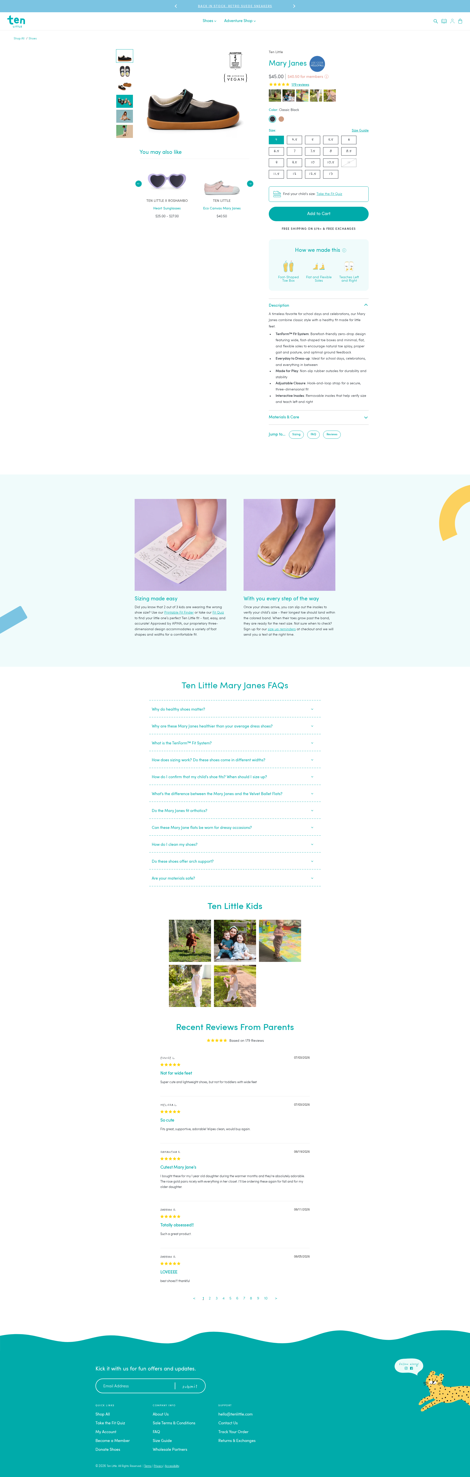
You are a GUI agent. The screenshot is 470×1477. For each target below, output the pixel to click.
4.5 (294, 140)
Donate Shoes (107, 1450)
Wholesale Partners (170, 1450)
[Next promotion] (293, 6)
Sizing (296, 434)
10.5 (330, 162)
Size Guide (360, 130)
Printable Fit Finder (179, 612)
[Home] (16, 21)
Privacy (158, 1466)
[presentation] (435, 21)
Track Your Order (233, 1432)
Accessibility (172, 1466)
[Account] (452, 21)
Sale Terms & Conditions (174, 1423)
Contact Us (228, 1423)
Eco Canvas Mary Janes (222, 208)
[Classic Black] (272, 119)
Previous (138, 184)
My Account (105, 1432)
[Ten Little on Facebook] (411, 1368)
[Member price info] (326, 76)
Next (250, 184)
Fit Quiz (218, 612)
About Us (161, 1414)
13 (331, 174)
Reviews (332, 434)
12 (294, 174)
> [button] (276, 1298)
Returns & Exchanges (237, 1441)
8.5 (349, 151)
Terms (148, 1466)
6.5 (276, 151)
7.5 (312, 151)
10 (313, 162)
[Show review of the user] (275, 95)
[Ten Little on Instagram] (406, 1368)
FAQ (313, 434)
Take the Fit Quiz (329, 194)
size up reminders (282, 629)
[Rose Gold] (281, 119)
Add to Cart (318, 214)
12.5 (312, 174)
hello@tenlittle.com (235, 1414)
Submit (189, 1386)
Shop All (19, 38)
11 (348, 162)
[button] (124, 56)
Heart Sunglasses (167, 208)
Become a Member (112, 1441)
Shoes (33, 38)
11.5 (276, 174)
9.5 (294, 162)
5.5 (330, 140)
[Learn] (444, 21)
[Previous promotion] (176, 6)
